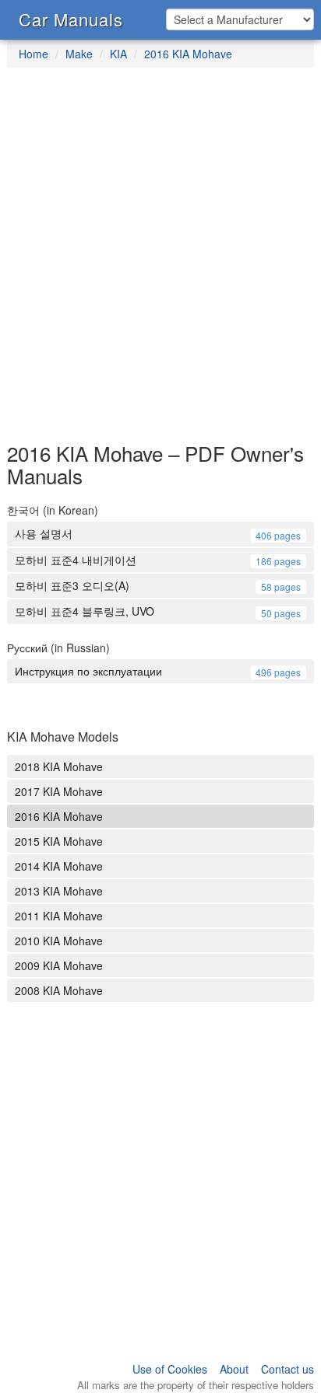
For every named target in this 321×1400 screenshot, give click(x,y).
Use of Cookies (169, 1369)
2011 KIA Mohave (59, 915)
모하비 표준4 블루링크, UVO (158, 611)
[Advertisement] (160, 263)
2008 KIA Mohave (59, 990)
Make (79, 53)
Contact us (287, 1369)
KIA (118, 53)
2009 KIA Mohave (59, 965)
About (234, 1369)
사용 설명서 (158, 533)
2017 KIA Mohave (59, 791)
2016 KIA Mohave (188, 53)
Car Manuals (71, 19)
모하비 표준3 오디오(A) (158, 585)
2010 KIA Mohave (59, 940)
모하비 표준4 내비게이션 (158, 559)
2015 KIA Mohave (59, 841)
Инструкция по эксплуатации (158, 671)
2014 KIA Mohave (59, 866)
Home (33, 53)
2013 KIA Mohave (59, 891)
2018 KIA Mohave (59, 766)
